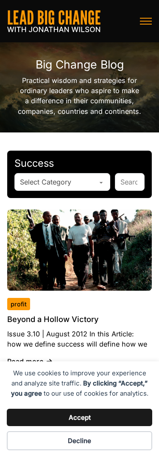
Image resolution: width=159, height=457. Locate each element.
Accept (80, 417)
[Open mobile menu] (146, 21)
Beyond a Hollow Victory (52, 319)
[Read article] (79, 249)
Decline (79, 441)
